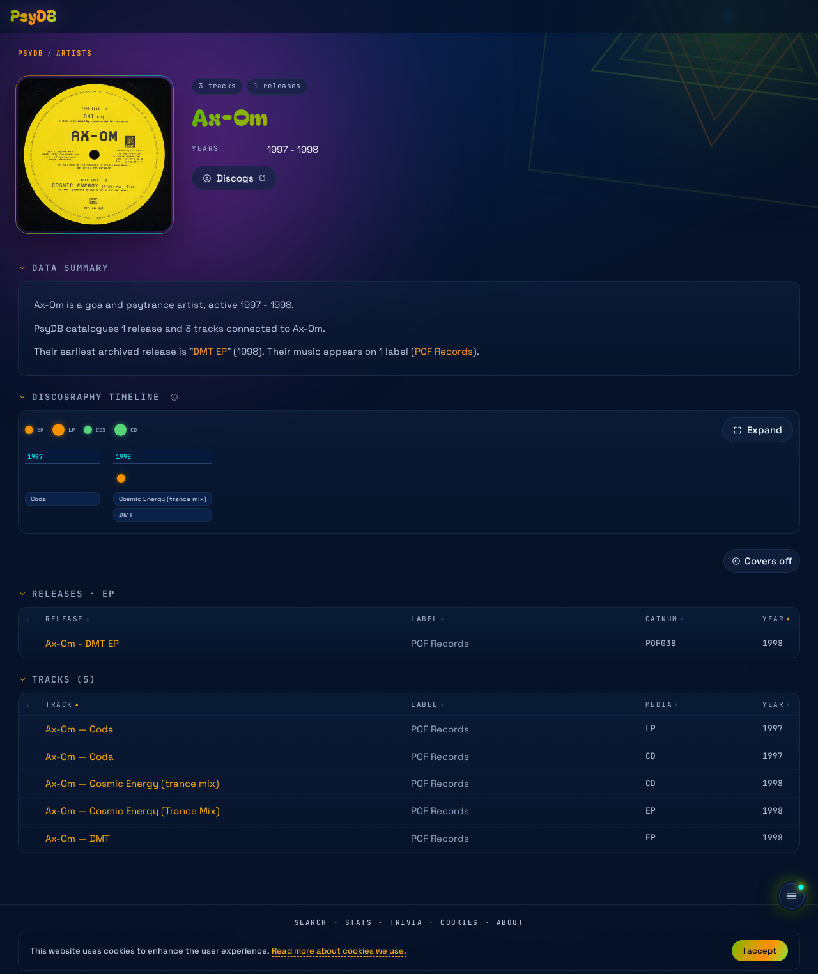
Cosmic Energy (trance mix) (162, 499)
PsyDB (30, 53)
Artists (74, 53)
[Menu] (791, 896)
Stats (359, 922)
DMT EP (210, 351)
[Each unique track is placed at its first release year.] (174, 397)
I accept (759, 950)
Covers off (768, 561)
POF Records (444, 351)
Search (311, 922)
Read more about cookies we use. (339, 950)
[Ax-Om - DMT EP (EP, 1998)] (121, 478)
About (510, 922)
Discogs (235, 178)
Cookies (459, 922)
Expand (764, 430)
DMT (126, 515)
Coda (38, 499)
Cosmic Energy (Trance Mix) (132, 811)
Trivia (406, 922)
